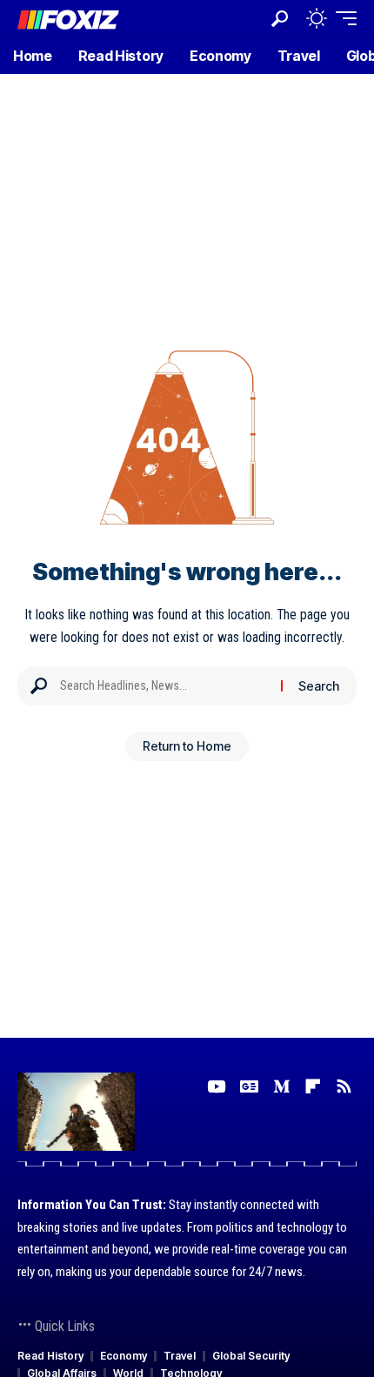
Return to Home (187, 746)
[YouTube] (216, 1086)
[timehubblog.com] (68, 18)
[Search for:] (164, 686)
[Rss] (344, 1086)
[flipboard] (312, 1086)
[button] (279, 18)
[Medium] (281, 1086)
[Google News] (249, 1086)
